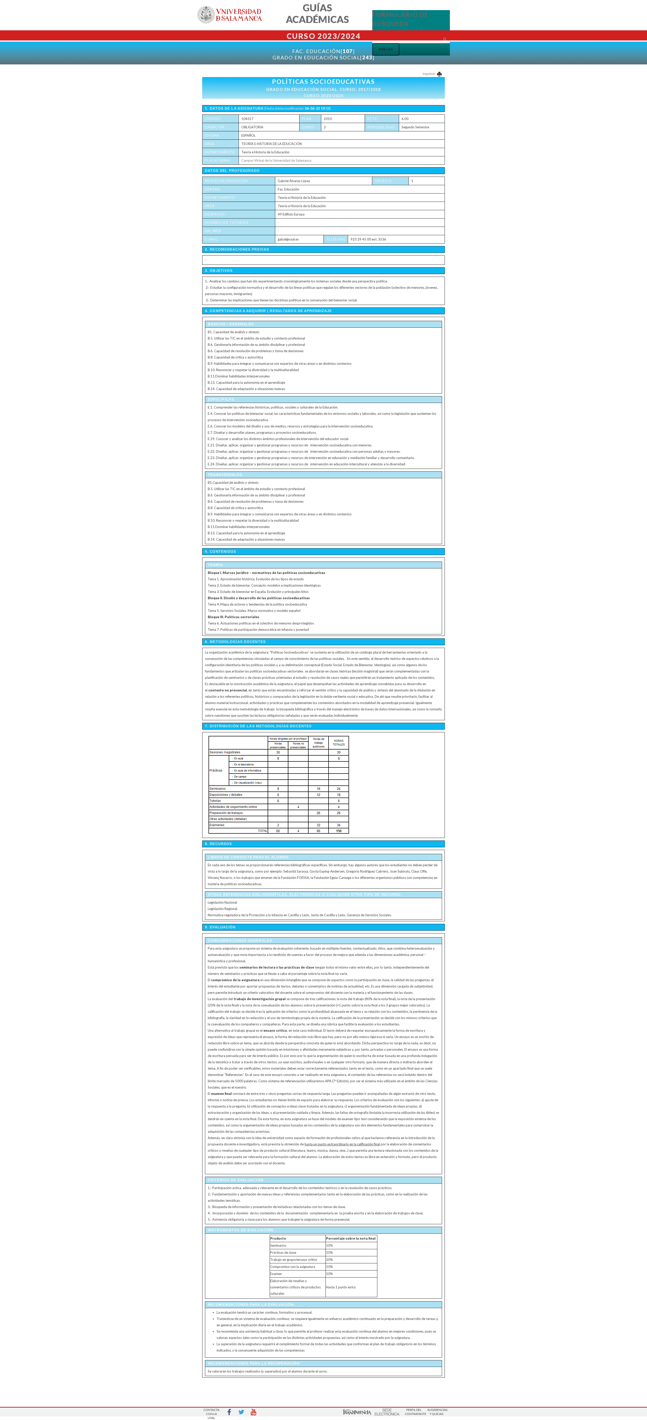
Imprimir (429, 74)
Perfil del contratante (414, 1412)
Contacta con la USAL (211, 1412)
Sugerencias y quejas (436, 1412)
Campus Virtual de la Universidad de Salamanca (276, 160)
